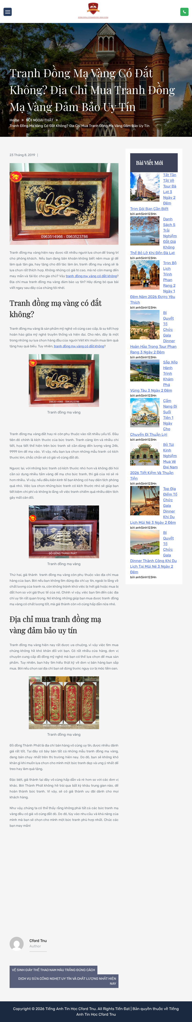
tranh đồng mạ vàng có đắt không (91, 276)
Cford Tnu (38, 940)
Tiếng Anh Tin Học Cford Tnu (70, 1009)
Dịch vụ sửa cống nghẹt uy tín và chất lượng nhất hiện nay (67, 981)
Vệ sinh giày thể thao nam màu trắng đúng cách (53, 970)
